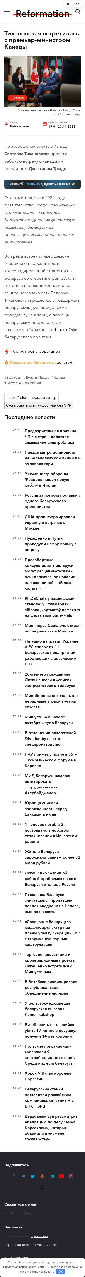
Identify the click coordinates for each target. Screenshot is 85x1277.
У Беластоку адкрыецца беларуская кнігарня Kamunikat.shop (47, 1009)
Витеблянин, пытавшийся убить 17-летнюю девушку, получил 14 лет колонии (50, 1030)
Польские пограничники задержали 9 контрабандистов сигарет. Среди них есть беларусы (50, 1055)
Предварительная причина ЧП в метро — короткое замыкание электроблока (50, 436)
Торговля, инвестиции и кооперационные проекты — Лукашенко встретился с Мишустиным (52, 963)
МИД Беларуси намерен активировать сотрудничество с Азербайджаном (48, 784)
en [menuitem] (78, 4)
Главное (17, 97)
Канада (59, 377)
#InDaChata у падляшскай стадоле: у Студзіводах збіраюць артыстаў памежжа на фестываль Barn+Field (52, 607)
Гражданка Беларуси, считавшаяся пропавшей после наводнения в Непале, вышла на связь (52, 903)
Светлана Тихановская (24, 383)
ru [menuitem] (68, 4)
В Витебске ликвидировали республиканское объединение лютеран (51, 987)
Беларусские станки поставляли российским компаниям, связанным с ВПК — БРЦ (49, 1097)
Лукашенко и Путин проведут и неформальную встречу (51, 544)
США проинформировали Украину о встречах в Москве (50, 522)
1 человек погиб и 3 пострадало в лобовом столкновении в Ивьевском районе (51, 833)
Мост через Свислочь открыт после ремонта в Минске (53, 628)
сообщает (57, 329)
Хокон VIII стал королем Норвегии (48, 1076)
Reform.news (20, 126)
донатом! (65, 362)
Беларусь (14, 377)
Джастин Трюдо (37, 377)
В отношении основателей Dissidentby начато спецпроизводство (50, 738)
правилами (39, 1236)
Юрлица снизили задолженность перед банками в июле (46, 808)
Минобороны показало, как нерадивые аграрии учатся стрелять (52, 701)
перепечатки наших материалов (30, 1245)
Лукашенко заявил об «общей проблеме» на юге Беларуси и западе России (50, 879)
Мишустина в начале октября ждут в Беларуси (49, 720)
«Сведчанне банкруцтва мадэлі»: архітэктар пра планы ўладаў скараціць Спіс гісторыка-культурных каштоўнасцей (53, 933)
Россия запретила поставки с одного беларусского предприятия (53, 501)
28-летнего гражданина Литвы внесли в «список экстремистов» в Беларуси (50, 680)
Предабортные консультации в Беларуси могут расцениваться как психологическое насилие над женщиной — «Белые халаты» (50, 574)
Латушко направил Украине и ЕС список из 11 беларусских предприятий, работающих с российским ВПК (51, 652)
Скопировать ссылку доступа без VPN (38, 405)
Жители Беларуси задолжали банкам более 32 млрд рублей (52, 857)
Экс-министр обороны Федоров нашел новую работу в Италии (47, 479)
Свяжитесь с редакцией (36, 351)
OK (61, 1271)
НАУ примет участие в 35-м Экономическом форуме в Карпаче (51, 760)
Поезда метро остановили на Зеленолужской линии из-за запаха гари (53, 458)
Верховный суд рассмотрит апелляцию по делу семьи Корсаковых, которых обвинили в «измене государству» (51, 1127)
